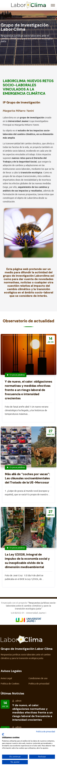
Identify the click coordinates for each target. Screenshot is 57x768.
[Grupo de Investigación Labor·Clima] (28, 4)
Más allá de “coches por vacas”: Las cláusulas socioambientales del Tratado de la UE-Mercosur (27, 478)
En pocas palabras (17, 375)
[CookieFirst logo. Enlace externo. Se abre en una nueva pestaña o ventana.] (3, 734)
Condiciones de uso (37, 678)
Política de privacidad (38, 683)
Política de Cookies (10, 683)
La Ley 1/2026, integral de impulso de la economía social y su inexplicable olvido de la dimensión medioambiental (27, 560)
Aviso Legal (6, 678)
